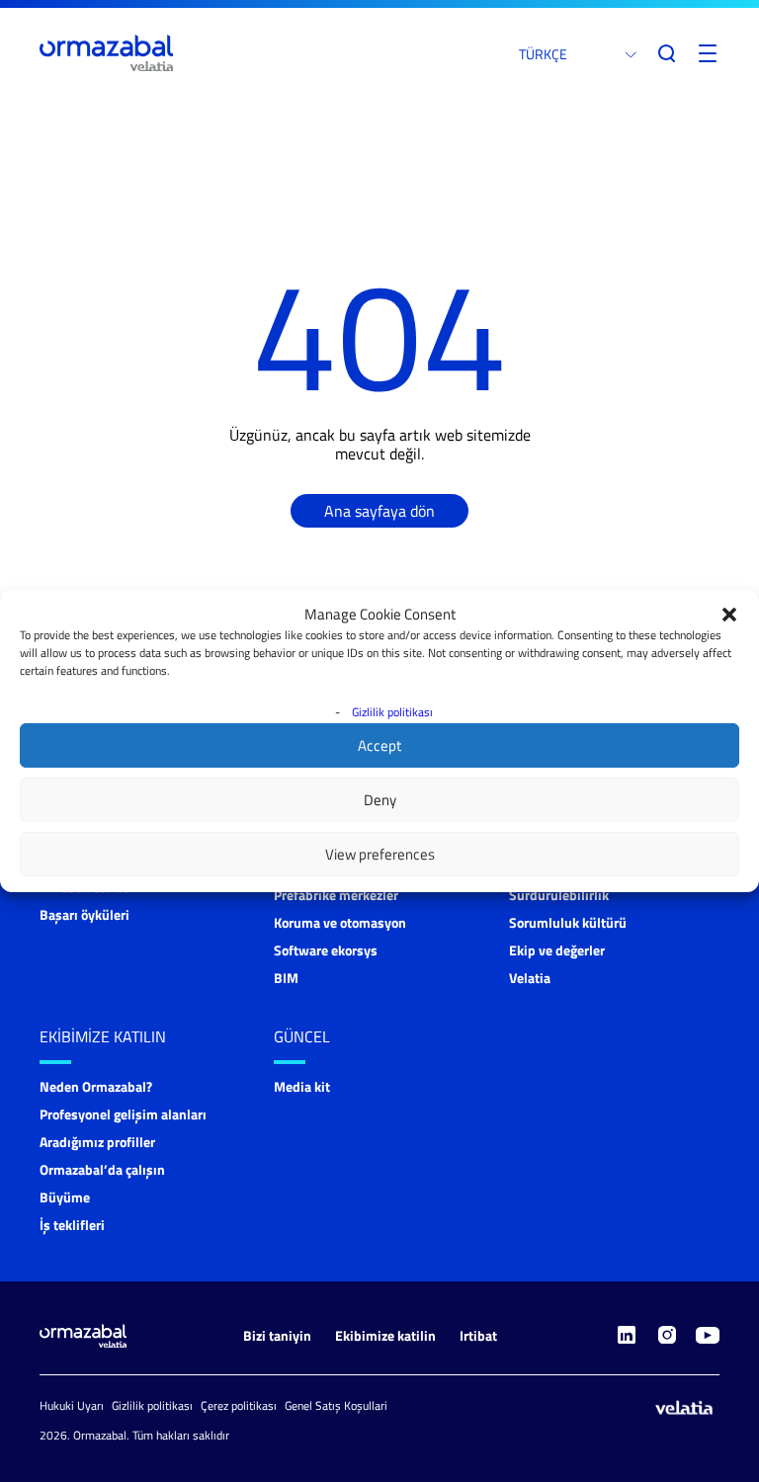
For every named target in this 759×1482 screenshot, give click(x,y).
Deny (380, 799)
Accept (379, 745)
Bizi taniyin (277, 1335)
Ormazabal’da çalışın (102, 1169)
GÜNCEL (302, 1036)
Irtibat (478, 1335)
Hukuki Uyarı (72, 1405)
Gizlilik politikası (392, 711)
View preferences (380, 854)
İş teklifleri (72, 1224)
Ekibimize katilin (385, 1335)
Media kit (302, 1086)
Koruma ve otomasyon (340, 922)
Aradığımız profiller (97, 1141)
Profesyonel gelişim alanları (123, 1114)
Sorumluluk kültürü (568, 922)
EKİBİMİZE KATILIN (103, 1036)
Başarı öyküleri (84, 914)
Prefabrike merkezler (336, 894)
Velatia (529, 977)
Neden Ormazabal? (96, 1086)
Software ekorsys (326, 950)
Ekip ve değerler (557, 950)
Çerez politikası (239, 1405)
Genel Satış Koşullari (336, 1405)
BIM (286, 977)
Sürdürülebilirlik (559, 894)
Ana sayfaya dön (379, 511)
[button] (729, 614)
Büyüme (65, 1197)
